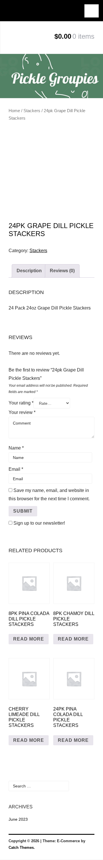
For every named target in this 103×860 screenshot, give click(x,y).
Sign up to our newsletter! (39, 523)
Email (16, 469)
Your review (22, 412)
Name (16, 447)
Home (14, 110)
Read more (28, 639)
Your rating (21, 402)
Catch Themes (21, 847)
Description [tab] (29, 270)
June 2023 (18, 819)
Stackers (31, 110)
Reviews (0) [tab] (62, 270)
